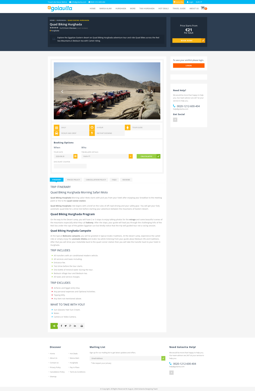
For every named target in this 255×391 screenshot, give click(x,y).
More (132, 8)
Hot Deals (163, 8)
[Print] (82, 326)
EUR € (198, 2)
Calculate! (146, 156)
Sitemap (53, 376)
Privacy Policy (55, 367)
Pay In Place (74, 367)
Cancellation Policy (96, 180)
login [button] (189, 65)
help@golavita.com (180, 109)
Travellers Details (89, 152)
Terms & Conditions (77, 372)
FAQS (114, 180)
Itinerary (56, 180)
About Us (194, 8)
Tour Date (58, 152)
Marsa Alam (105, 8)
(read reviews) (82, 28)
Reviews (126, 180)
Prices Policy (73, 180)
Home (92, 8)
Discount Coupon (62, 162)
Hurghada (121, 8)
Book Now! (187, 40)
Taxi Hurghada (146, 8)
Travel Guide (179, 8)
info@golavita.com (78, 2)
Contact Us (54, 362)
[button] (178, 2)
